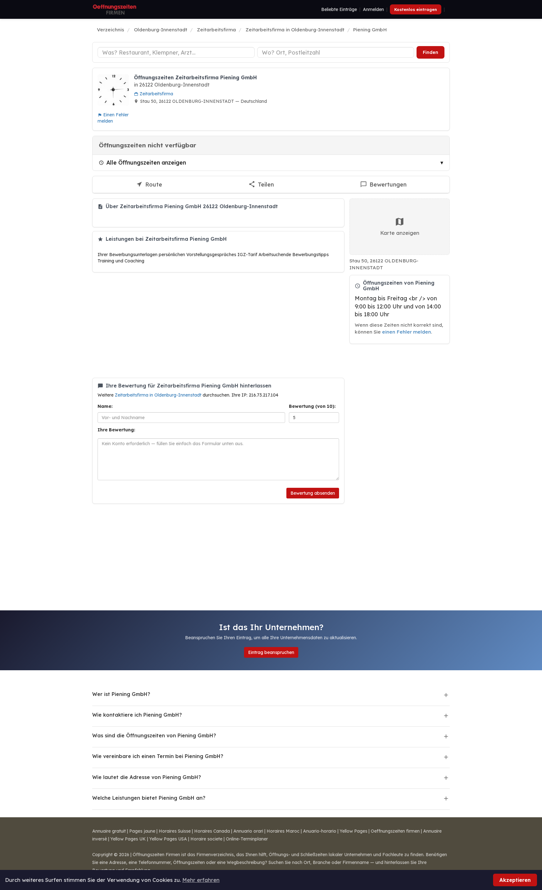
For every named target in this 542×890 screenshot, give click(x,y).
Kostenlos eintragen (415, 9)
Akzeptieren (515, 880)
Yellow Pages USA (168, 839)
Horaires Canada (212, 831)
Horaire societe (206, 839)
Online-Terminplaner (247, 839)
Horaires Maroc (283, 831)
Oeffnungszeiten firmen (395, 831)
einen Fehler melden (406, 332)
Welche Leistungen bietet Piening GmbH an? (148, 798)
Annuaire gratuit (109, 831)
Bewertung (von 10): (312, 406)
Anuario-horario (319, 831)
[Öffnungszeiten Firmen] (114, 9)
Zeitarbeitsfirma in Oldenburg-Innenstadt (159, 395)
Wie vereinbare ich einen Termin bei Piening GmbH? (157, 756)
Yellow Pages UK (128, 839)
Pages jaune (142, 831)
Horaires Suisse (175, 831)
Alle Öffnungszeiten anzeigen (146, 162)
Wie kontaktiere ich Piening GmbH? (137, 715)
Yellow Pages (353, 831)
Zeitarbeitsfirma (155, 94)
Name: (105, 406)
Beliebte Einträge (339, 9)
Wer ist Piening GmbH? (121, 694)
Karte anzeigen (399, 232)
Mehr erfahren (201, 880)
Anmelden (373, 9)
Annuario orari (248, 831)
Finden (430, 52)
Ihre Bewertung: (116, 430)
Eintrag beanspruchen (271, 652)
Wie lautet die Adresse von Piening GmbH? (146, 777)
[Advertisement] (218, 325)
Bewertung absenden (312, 493)
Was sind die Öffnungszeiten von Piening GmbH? (154, 735)
